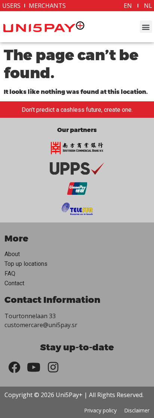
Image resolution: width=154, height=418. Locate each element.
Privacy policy (100, 410)
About (12, 254)
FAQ (9, 273)
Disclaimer (137, 410)
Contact (14, 283)
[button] (146, 27)
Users (11, 5)
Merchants (47, 5)
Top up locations (25, 263)
